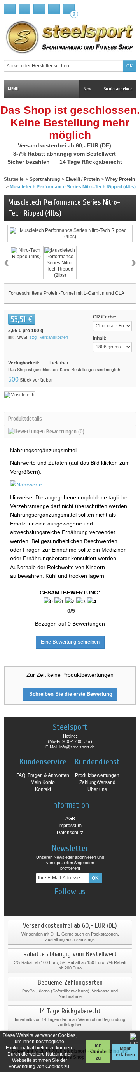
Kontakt (43, 789)
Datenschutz (70, 832)
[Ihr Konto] (54, 9)
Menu (13, 89)
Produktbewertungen (97, 775)
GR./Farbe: (105, 317)
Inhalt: (100, 338)
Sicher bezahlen (29, 162)
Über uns (97, 789)
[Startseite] (9, 9)
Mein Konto (43, 782)
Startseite (14, 179)
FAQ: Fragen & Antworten (42, 775)
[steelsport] (70, 37)
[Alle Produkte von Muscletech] (19, 394)
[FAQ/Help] (39, 9)
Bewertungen (64, 431)
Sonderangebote (117, 89)
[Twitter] (77, 903)
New (87, 89)
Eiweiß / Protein (83, 179)
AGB (70, 818)
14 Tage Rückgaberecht (92, 162)
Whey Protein (120, 179)
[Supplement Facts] (26, 484)
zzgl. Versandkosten (49, 337)
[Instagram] (63, 903)
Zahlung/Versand (97, 782)
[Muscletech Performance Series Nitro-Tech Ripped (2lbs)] (60, 262)
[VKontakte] (90, 903)
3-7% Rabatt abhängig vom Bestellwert (65, 153)
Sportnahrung (45, 179)
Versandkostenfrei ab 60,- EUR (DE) (65, 145)
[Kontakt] (24, 9)
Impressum (70, 825)
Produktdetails (25, 418)
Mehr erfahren (125, 1052)
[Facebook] (49, 903)
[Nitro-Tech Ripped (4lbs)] (26, 262)
